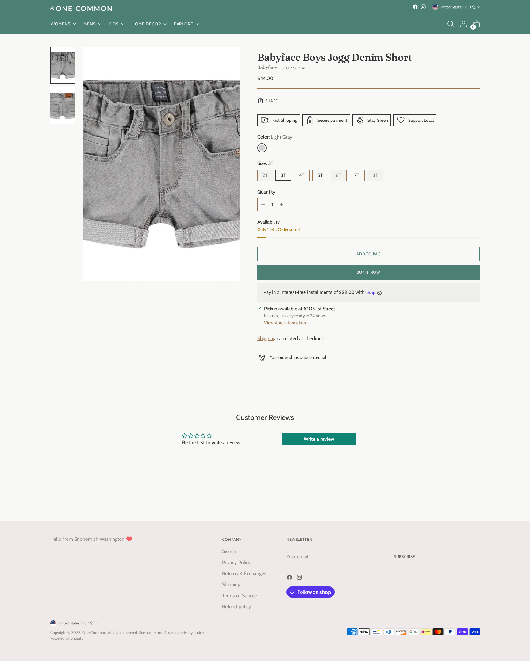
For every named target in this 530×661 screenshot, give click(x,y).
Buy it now (368, 272)
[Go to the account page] (463, 24)
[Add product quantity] (281, 204)
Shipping (266, 338)
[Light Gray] (262, 147)
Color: (274, 137)
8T (375, 175)
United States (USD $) (457, 7)
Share (271, 100)
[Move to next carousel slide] (474, 499)
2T (265, 175)
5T (320, 175)
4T (302, 175)
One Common (94, 632)
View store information (285, 322)
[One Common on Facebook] (415, 7)
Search (229, 551)
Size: (265, 163)
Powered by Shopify (66, 638)
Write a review (319, 439)
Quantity (266, 192)
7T (356, 175)
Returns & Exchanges (244, 573)
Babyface (267, 67)
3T (283, 175)
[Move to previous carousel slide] (460, 500)
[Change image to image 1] (62, 65)
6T (338, 175)
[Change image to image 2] (62, 105)
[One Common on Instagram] (423, 7)
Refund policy (236, 606)
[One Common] (81, 8)
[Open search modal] (450, 24)
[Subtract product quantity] (263, 204)
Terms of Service (239, 595)
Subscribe (404, 556)
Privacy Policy (236, 562)
